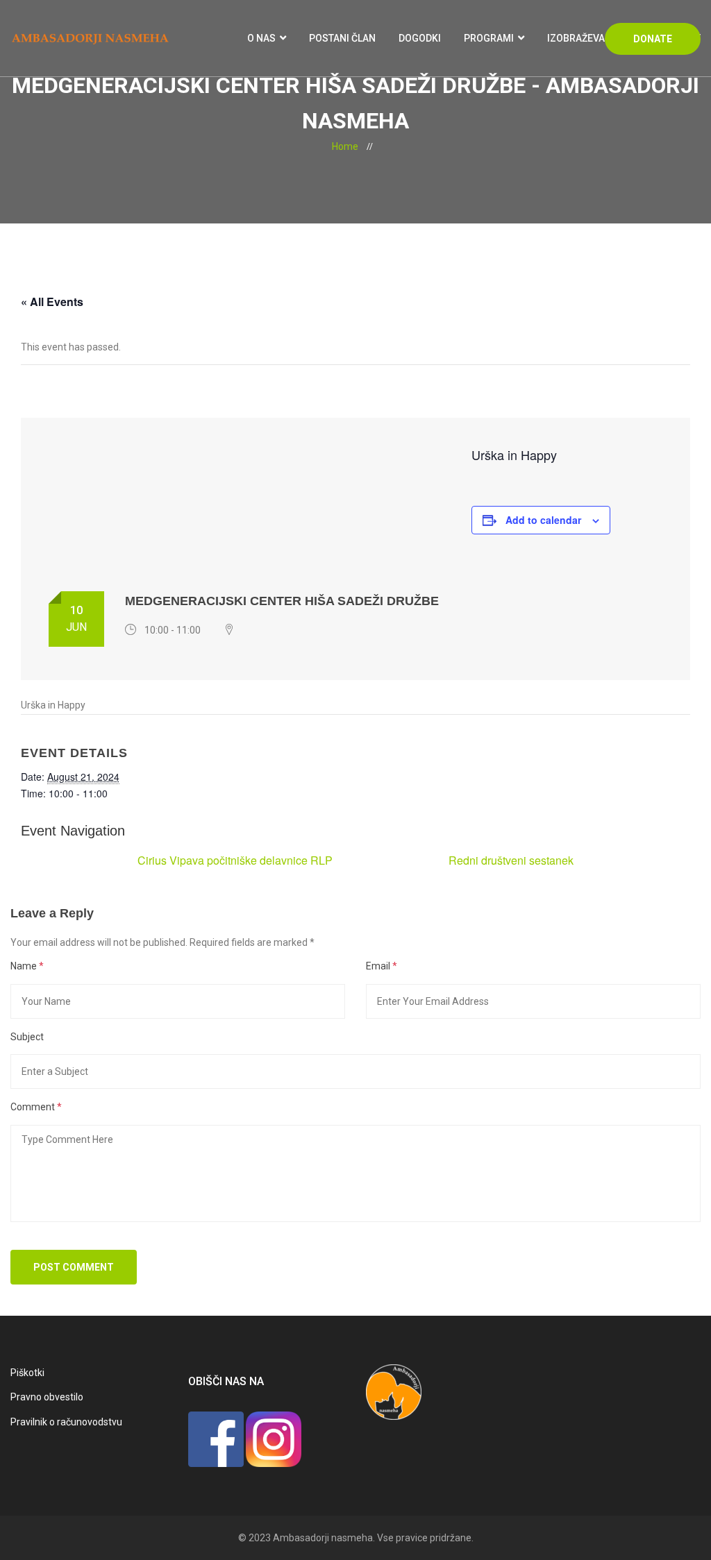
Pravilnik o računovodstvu (66, 1421)
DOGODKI (420, 38)
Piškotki (27, 1372)
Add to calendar (543, 520)
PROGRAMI (489, 38)
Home (345, 146)
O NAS (261, 38)
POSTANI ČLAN (342, 38)
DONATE (652, 38)
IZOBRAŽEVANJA (585, 38)
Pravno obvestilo (46, 1396)
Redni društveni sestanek (511, 860)
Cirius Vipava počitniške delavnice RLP (235, 860)
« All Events (52, 302)
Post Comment (73, 1267)
